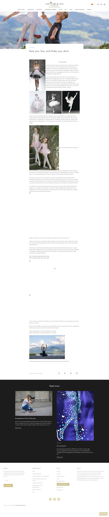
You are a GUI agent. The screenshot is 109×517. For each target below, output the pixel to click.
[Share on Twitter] (65, 373)
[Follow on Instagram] (54, 499)
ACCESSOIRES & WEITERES (50, 9)
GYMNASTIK (39, 9)
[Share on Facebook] (59, 373)
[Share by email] (77, 373)
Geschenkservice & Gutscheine (40, 476)
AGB (58, 479)
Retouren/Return (36, 489)
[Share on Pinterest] (71, 373)
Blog (33, 471)
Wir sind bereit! (61, 446)
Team (58, 471)
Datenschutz (60, 487)
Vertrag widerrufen (63, 484)
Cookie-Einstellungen (20, 505)
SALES (71, 9)
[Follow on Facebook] (50, 499)
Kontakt (59, 474)
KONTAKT (89, 9)
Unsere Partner (60, 476)
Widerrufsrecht (60, 481)
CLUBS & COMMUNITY (79, 9)
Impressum (60, 490)
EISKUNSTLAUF (31, 9)
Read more (18, 428)
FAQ (33, 492)
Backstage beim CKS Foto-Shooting (25, 418)
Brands (60, 9)
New (66, 9)
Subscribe (8, 485)
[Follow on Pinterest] (58, 499)
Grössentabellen (36, 474)
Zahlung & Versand (37, 483)
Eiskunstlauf (59, 443)
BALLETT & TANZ (21, 9)
